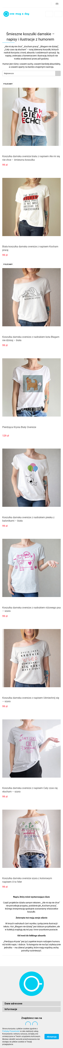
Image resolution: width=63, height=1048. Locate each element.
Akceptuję (52, 1037)
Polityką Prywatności (11, 1031)
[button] (56, 4)
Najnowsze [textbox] (9, 73)
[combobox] (31, 73)
